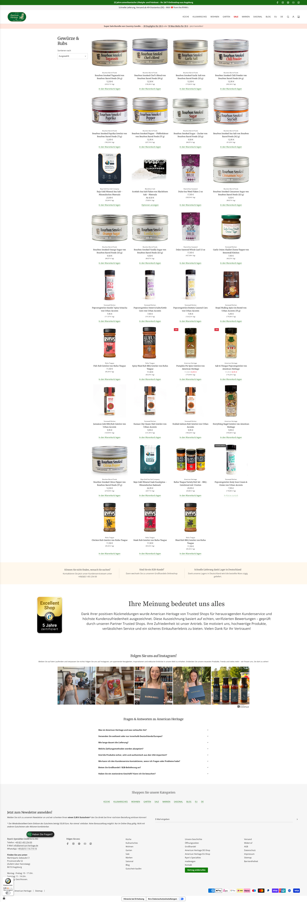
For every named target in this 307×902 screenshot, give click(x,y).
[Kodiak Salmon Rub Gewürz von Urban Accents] (190, 401)
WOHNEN (135, 801)
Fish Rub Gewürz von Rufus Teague (109, 366)
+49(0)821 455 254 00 (125, 7)
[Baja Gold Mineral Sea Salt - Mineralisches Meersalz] (109, 169)
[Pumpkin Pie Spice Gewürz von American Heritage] (190, 343)
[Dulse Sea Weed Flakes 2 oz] (190, 169)
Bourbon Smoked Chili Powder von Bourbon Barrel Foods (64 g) (231, 77)
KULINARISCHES (120, 801)
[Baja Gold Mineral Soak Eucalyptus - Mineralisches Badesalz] (150, 459)
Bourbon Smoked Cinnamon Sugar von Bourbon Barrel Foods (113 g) (231, 193)
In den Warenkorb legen (109, 88)
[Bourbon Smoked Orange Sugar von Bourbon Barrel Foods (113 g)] (109, 227)
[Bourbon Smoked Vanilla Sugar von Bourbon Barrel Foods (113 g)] (150, 227)
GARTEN (147, 801)
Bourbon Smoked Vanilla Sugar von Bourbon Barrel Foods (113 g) (150, 251)
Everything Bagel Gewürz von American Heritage (231, 425)
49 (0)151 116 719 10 (28, 848)
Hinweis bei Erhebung (134, 899)
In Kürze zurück (231, 495)
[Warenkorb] (298, 16)
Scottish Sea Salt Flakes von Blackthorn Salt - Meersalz (150, 193)
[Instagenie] (243, 707)
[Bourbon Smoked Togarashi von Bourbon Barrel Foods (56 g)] (109, 53)
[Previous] (61, 685)
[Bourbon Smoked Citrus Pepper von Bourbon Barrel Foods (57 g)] (109, 459)
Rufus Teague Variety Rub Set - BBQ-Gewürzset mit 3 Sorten (190, 483)
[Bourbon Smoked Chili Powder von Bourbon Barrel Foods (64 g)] (231, 53)
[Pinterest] (288, 2)
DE (202, 801)
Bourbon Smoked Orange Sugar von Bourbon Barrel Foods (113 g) (109, 251)
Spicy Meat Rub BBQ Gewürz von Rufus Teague (150, 367)
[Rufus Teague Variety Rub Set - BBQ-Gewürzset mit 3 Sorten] (190, 459)
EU (196, 801)
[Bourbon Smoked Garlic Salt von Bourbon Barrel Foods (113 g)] (190, 53)
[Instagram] (282, 2)
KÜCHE (106, 801)
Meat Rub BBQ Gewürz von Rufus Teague (190, 541)
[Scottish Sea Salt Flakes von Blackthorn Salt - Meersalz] (150, 169)
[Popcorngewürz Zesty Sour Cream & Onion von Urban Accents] (231, 459)
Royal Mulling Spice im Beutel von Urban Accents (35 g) (231, 309)
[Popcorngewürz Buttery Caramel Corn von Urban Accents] (190, 285)
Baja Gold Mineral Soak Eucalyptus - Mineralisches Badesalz (150, 483)
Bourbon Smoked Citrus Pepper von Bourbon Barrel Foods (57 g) (109, 483)
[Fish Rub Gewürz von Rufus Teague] (109, 343)
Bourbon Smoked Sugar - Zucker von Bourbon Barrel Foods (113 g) (190, 135)
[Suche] (288, 16)
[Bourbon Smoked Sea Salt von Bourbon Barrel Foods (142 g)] (231, 111)
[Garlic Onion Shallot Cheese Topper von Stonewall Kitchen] (231, 227)
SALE (157, 801)
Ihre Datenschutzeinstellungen (162, 899)
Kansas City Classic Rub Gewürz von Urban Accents (150, 425)
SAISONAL (178, 801)
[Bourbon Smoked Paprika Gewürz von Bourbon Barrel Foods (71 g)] (109, 111)
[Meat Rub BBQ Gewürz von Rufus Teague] (190, 517)
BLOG (188, 801)
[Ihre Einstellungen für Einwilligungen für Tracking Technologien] (4, 898)
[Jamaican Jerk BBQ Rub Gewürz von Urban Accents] (109, 401)
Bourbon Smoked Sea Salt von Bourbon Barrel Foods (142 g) (231, 135)
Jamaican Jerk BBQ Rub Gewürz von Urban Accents (109, 425)
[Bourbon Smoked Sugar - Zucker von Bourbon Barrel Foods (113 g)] (190, 111)
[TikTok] (298, 2)
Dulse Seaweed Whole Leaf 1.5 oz (190, 249)
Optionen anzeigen (150, 205)
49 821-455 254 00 (24, 842)
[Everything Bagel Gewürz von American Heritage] (231, 401)
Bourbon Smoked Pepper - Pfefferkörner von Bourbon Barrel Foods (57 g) (150, 135)
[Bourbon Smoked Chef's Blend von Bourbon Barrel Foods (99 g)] (150, 53)
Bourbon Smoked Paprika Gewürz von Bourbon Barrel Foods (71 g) (109, 135)
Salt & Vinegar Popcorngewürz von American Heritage (231, 367)
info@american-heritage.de (155, 7)
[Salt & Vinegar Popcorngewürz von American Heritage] (231, 343)
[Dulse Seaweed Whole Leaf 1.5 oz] (190, 227)
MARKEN (166, 801)
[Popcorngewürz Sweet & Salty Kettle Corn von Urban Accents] (150, 285)
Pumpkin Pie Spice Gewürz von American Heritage (190, 367)
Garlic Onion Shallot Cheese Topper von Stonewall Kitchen (231, 251)
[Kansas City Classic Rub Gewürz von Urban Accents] (150, 401)
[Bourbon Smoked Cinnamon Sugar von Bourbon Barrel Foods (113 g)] (231, 169)
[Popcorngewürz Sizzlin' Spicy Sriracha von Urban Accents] (109, 285)
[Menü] (12, 878)
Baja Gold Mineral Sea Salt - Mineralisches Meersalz (109, 193)
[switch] (8, 892)
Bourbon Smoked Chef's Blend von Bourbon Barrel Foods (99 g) (150, 77)
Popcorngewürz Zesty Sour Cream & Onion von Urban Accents (231, 483)
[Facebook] (277, 2)
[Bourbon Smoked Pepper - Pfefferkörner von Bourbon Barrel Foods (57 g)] (150, 111)
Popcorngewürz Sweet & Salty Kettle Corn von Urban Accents (150, 309)
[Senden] (297, 819)
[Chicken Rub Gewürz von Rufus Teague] (109, 517)
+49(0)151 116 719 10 (189, 7)
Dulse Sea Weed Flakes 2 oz (190, 191)
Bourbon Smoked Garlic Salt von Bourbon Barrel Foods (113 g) (190, 77)
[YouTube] (293, 2)
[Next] (245, 685)
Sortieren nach (64, 50)
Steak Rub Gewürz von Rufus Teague (150, 540)
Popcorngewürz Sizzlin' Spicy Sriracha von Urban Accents (109, 309)
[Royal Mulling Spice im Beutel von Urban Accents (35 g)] (231, 285)
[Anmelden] (293, 16)
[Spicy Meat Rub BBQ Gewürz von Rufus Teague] (150, 343)
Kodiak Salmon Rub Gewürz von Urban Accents (190, 425)
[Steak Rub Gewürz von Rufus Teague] (150, 517)
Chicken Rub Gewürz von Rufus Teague (109, 540)
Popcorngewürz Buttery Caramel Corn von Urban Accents (190, 309)
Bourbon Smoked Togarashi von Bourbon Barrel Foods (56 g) (109, 77)
